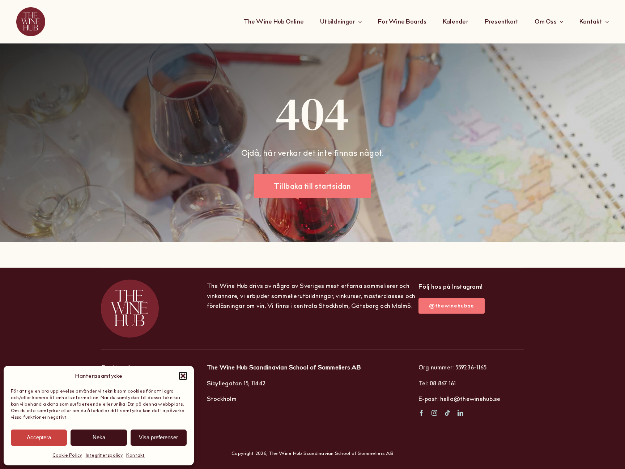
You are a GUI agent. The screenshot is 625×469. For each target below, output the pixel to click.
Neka (99, 437)
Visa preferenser (158, 437)
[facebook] (421, 413)
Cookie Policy (67, 455)
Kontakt (135, 455)
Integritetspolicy (104, 455)
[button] (183, 376)
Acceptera (39, 437)
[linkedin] (460, 413)
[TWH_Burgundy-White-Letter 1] (30, 21)
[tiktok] (447, 413)
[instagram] (434, 413)
